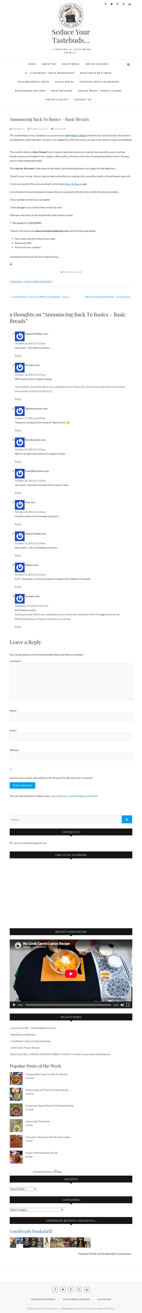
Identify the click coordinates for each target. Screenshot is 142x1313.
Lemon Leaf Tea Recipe (37, 1121)
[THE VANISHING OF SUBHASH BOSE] (73, 1239)
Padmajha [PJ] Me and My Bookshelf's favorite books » (105, 1254)
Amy (27, 502)
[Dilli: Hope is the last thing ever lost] (33, 1239)
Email (13, 730)
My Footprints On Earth (76, 1299)
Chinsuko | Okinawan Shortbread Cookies (47, 1137)
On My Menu (70, 64)
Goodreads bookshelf (31, 1231)
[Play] (14, 1005)
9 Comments (60, 128)
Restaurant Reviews (30, 90)
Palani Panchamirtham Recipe (41, 1152)
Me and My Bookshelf (43, 1299)
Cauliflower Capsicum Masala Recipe (30, 1041)
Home (32, 64)
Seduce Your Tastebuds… (71, 36)
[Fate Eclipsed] (13, 1239)
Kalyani (29, 564)
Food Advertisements (42, 1172)
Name (14, 710)
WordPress (109, 1308)
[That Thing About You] (46, 1239)
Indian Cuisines (97, 64)
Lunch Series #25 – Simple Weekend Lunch (33, 1027)
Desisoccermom (33, 408)
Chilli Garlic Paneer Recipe (25, 1047)
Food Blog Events (34, 470)
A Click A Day (104, 1299)
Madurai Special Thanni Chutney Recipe (46, 1089)
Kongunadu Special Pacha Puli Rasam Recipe (49, 1105)
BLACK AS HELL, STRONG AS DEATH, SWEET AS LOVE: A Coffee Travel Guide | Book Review (60, 1054)
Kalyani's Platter (34, 333)
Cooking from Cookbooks (99, 81)
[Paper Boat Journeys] (87, 1239)
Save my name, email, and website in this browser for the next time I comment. (51, 777)
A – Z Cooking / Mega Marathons (49, 73)
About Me (49, 64)
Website (14, 750)
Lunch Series (64, 81)
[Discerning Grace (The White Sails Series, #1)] (19, 1239)
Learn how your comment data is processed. (74, 795)
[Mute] (122, 1005)
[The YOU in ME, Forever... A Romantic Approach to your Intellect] (80, 1239)
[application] (71, 973)
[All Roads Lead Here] (60, 1239)
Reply (18, 355)
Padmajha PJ (18, 128)
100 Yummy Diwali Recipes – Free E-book (108, 296)
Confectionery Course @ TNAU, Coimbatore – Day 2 (39, 296)
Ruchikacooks (32, 439)
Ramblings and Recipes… (24, 1034)
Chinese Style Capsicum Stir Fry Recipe (46, 1074)
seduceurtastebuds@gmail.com (30, 842)
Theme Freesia (82, 1308)
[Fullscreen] (128, 1005)
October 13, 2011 (39, 128)
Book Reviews (61, 90)
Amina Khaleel (33, 533)
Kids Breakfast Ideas (33, 81)
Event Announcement (39, 281)
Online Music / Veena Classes (100, 90)
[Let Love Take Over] (53, 1239)
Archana (29, 365)
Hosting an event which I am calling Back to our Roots (44, 614)
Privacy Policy (57, 99)
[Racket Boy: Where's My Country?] (40, 1239)
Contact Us (82, 99)
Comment (16, 661)
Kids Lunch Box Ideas (96, 73)
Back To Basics (79, 135)
